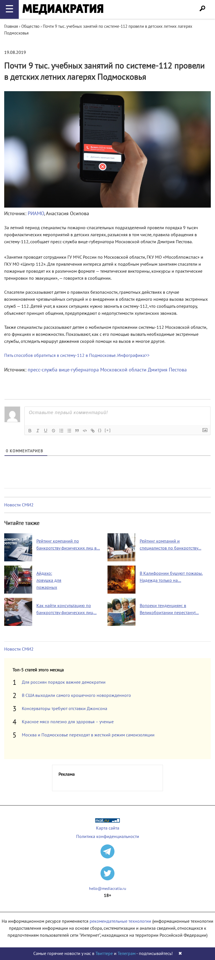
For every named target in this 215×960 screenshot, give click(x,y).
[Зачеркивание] (53, 430)
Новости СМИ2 (19, 504)
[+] (108, 430)
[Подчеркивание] (46, 430)
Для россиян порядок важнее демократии (64, 682)
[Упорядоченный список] (61, 430)
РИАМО (36, 214)
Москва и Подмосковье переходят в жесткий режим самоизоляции (88, 735)
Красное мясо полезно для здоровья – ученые (68, 721)
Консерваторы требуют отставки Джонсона (64, 708)
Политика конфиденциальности (107, 836)
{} (100, 430)
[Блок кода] (85, 430)
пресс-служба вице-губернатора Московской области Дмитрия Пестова (107, 370)
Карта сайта (107, 828)
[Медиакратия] (62, 9)
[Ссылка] (93, 430)
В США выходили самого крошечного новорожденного (76, 695)
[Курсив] (38, 430)
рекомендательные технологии (120, 921)
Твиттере (104, 953)
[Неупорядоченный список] (69, 430)
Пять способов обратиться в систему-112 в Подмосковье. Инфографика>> (76, 355)
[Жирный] (30, 430)
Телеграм (126, 953)
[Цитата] (77, 430)
